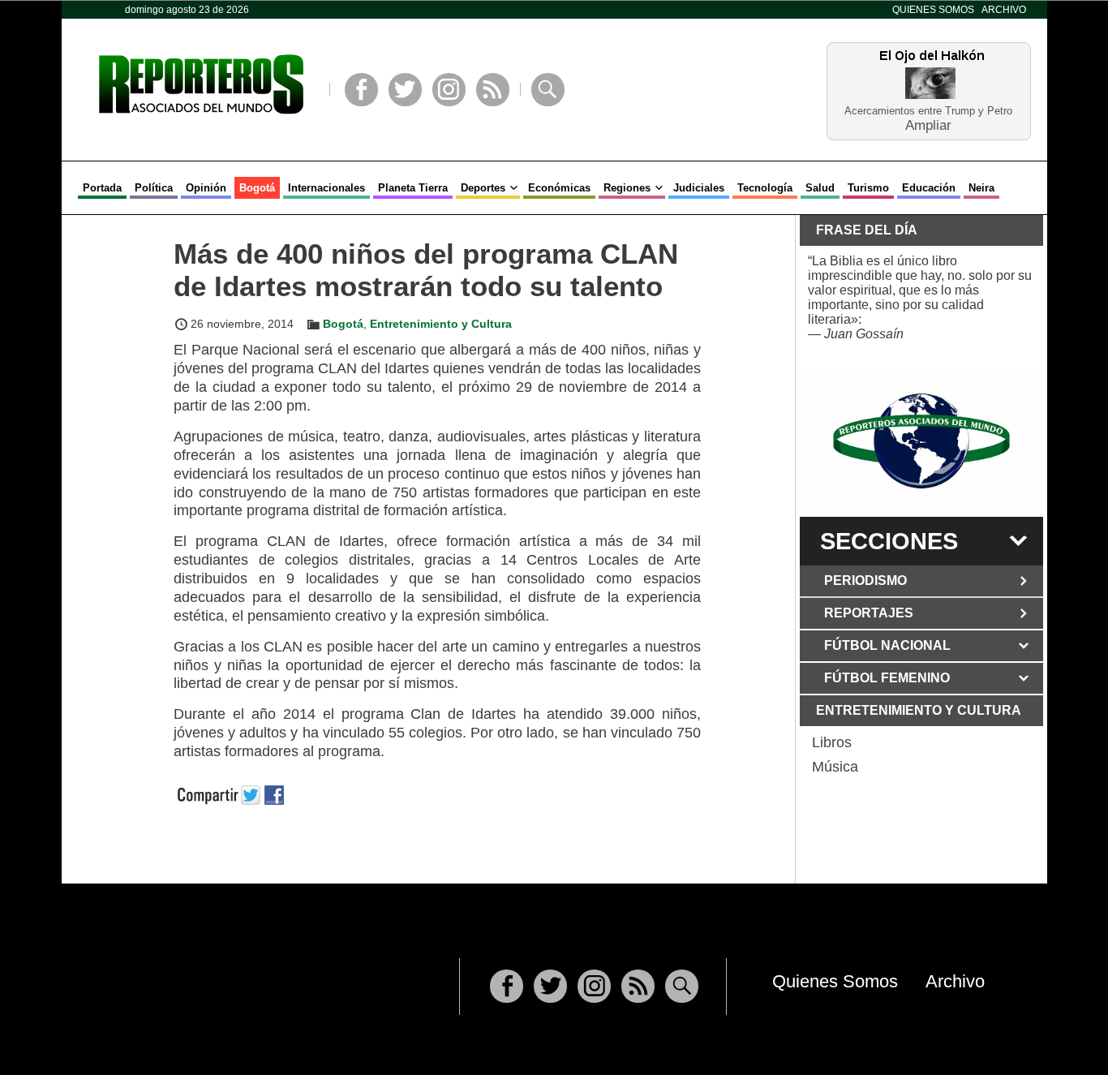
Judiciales (698, 188)
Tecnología (764, 188)
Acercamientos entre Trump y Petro (928, 111)
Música (835, 767)
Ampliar (928, 124)
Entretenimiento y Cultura (441, 323)
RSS (492, 89)
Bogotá (257, 188)
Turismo (868, 188)
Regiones (627, 188)
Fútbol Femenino (887, 678)
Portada (102, 188)
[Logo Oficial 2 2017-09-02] (921, 441)
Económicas (559, 188)
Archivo (1003, 9)
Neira (981, 188)
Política (154, 188)
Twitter (405, 89)
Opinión (206, 188)
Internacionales (326, 188)
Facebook (361, 89)
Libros (832, 742)
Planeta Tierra (413, 188)
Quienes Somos (933, 9)
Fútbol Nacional (887, 645)
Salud (820, 188)
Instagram (449, 89)
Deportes (483, 188)
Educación (929, 188)
